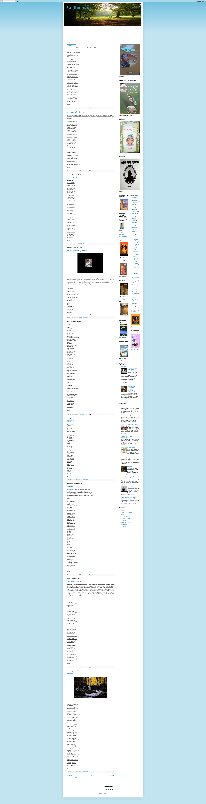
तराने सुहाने (123, 366)
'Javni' (122, 514)
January (136, 299)
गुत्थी (68, 324)
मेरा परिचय (70, 674)
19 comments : (86, 479)
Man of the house (125, 522)
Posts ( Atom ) (76, 777)
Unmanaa (123, 385)
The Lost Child (124, 516)
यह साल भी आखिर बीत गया (75, 112)
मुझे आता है (70, 421)
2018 (133, 216)
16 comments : (85, 414)
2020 (133, 211)
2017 (133, 218)
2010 (133, 234)
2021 (133, 209)
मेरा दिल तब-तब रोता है (74, 582)
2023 (133, 204)
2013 (133, 227)
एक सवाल (70, 486)
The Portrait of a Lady (126, 512)
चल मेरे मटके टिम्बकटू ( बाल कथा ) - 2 (129, 458)
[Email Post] (90, 107)
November (136, 270)
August (136, 281)
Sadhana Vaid (123, 231)
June (135, 286)
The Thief (123, 520)
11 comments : (86, 107)
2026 (133, 197)
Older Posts (111, 775)
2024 (133, 202)
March (135, 293)
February (136, 295)
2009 (133, 303)
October (136, 273)
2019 (133, 213)
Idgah (122, 510)
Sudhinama (79, 7)
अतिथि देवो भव (124, 407)
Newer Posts (70, 775)
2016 (133, 220)
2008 (133, 306)
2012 (133, 229)
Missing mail (124, 524)
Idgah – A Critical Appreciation (128, 497)
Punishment (124, 526)
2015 (133, 222)
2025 (133, 200)
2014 (133, 225)
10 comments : (86, 317)
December (136, 236)
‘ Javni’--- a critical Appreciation (129, 415)
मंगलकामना (129, 466)
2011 (133, 231)
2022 (133, 207)
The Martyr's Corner (126, 518)
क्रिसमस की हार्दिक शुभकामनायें (77, 251)
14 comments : (86, 243)
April (135, 291)
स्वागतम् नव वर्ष (71, 45)
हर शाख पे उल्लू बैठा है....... (132, 447)
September (136, 277)
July (135, 284)
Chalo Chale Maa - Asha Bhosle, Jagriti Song (133, 370)
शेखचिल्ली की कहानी (131, 487)
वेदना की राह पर (72, 178)
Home (90, 775)
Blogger (105, 793)
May (135, 289)
